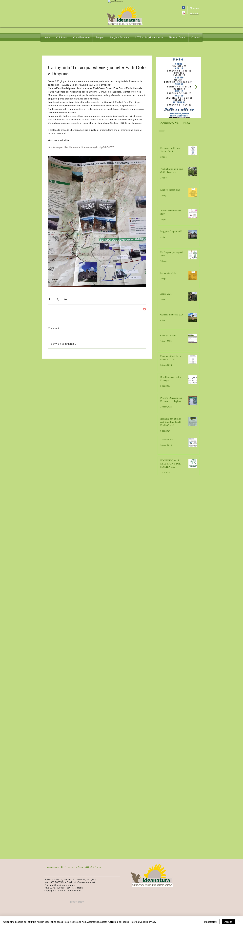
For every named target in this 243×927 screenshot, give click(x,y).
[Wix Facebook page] (183, 7)
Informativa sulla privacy (143, 921)
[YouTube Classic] (183, 13)
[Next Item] (195, 87)
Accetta (228, 921)
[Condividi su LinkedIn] (65, 299)
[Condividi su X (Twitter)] (57, 299)
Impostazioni (210, 921)
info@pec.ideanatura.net (63, 885)
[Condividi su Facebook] (49, 299)
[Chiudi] (239, 921)
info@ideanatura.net (84, 882)
